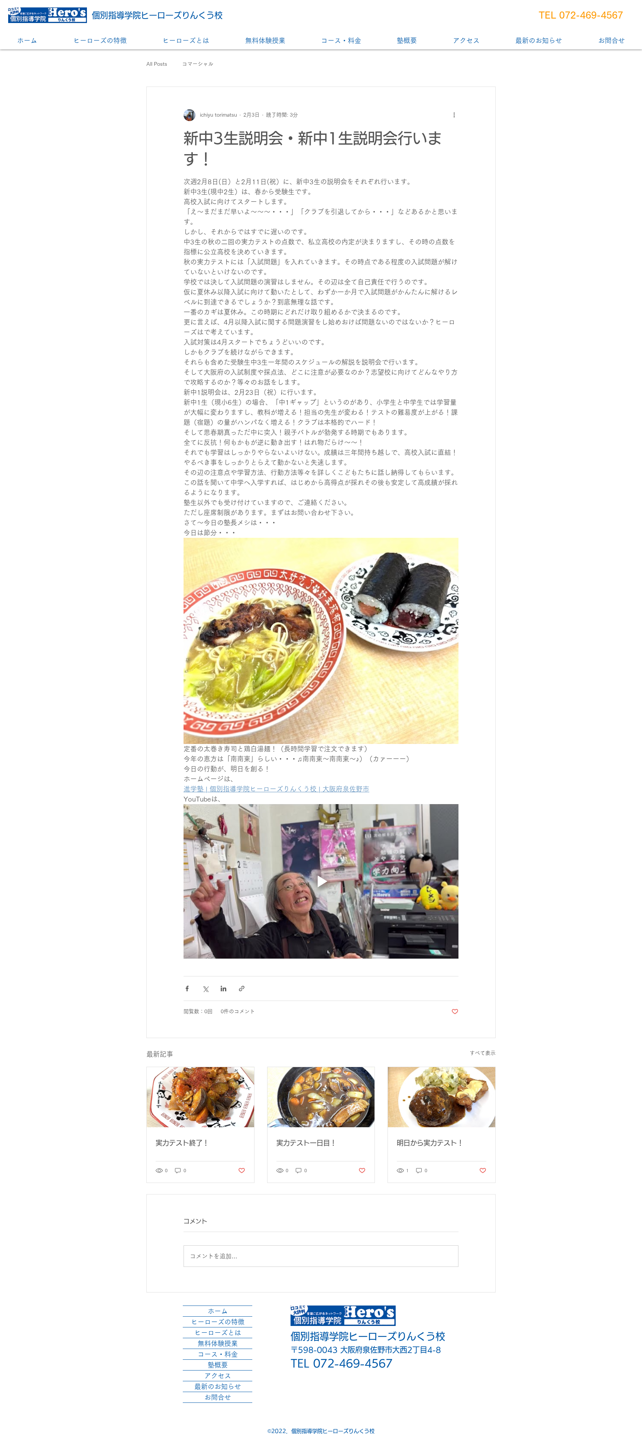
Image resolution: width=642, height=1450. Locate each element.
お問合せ (217, 1397)
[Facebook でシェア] (187, 988)
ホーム (218, 1311)
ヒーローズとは (217, 1332)
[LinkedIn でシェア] (223, 988)
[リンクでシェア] (241, 988)
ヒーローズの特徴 (217, 1322)
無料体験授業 (218, 1343)
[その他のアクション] (454, 115)
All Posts (156, 63)
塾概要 (218, 1365)
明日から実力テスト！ (430, 1142)
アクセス (217, 1375)
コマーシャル (197, 63)
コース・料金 (218, 1354)
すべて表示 (483, 1053)
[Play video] (321, 881)
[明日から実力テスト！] (441, 1097)
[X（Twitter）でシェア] (205, 988)
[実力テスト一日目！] (321, 1097)
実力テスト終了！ (182, 1142)
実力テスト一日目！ (306, 1142)
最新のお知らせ (217, 1386)
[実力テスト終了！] (200, 1097)
